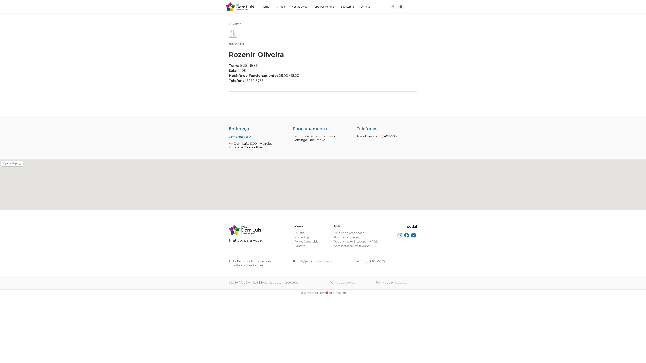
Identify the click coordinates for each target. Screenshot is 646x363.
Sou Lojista (347, 6)
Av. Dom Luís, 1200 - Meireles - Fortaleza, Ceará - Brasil (251, 145)
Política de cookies (342, 282)
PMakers (340, 292)
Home (265, 6)
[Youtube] (413, 235)
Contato (365, 6)
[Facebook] (401, 6)
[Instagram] (393, 6)
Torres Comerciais (324, 6)
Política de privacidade (391, 282)
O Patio (280, 6)
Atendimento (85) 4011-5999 (378, 136)
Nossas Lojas (299, 6)
